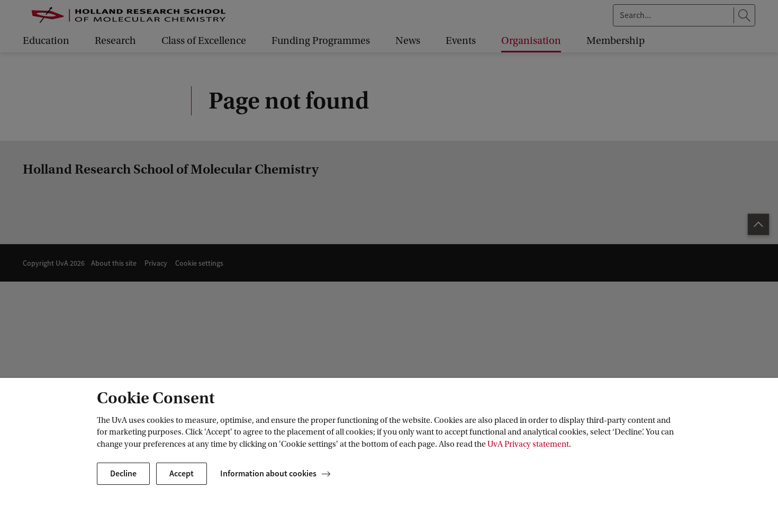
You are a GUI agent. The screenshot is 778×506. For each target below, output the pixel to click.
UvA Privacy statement (528, 444)
